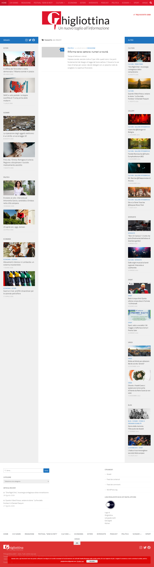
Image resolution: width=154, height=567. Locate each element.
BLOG (129, 421)
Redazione (91, 48)
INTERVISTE (93, 3)
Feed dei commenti (113, 485)
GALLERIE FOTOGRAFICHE (142, 127)
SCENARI (125, 3)
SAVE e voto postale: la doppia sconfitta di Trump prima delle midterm (15, 98)
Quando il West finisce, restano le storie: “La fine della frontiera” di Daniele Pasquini (139, 96)
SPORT (136, 3)
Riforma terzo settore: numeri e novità (88, 51)
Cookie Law (80, 561)
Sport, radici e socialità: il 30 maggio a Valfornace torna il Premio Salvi (138, 327)
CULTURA (59, 3)
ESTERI (83, 3)
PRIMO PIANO (139, 64)
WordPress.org (112, 490)
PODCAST (105, 3)
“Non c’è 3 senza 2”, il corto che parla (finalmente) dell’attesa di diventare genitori (139, 238)
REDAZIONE (26, 3)
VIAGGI (145, 3)
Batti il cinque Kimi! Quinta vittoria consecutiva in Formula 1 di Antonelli (139, 301)
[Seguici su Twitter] (30, 40)
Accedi (109, 474)
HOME (4, 3)
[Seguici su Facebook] (33, 40)
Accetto (92, 561)
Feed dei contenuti (113, 479)
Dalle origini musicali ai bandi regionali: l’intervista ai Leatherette (138, 265)
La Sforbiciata (133, 448)
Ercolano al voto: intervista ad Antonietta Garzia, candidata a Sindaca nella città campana (18, 200)
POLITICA (115, 3)
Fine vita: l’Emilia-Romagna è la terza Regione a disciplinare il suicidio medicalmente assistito (18, 162)
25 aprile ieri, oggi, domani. (14, 227)
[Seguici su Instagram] (26, 40)
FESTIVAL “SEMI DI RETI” (43, 3)
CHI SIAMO (14, 3)
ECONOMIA (72, 3)
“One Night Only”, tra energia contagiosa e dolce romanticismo (138, 69)
